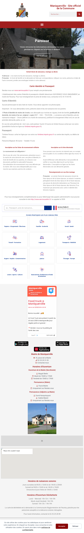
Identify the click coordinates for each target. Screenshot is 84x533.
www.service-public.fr (22, 90)
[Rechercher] (79, 14)
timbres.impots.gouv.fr (33, 126)
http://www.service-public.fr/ (41, 199)
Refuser (75, 526)
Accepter (61, 526)
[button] (42, 24)
